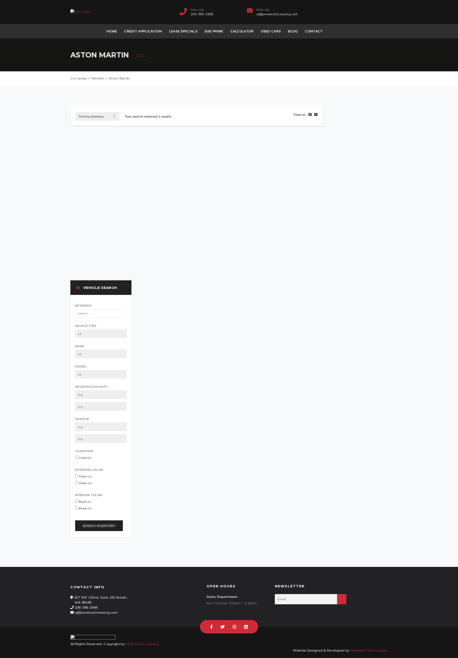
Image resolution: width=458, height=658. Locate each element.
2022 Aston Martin (94, 242)
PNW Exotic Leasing (141, 644)
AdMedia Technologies (369, 650)
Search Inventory (99, 526)
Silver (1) (85, 476)
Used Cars (271, 31)
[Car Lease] (80, 12)
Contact (314, 31)
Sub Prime (213, 31)
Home (111, 31)
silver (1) (85, 483)
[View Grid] (310, 114)
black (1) (84, 508)
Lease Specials (183, 31)
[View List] (315, 114)
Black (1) (84, 501)
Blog (293, 31)
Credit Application (143, 31)
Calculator (242, 31)
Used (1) (85, 458)
